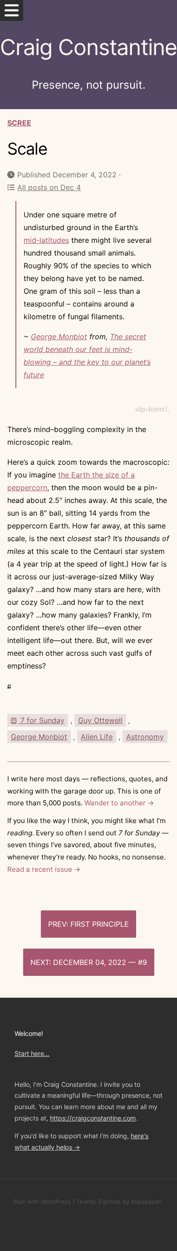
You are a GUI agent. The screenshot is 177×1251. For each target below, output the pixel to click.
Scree (19, 122)
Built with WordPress (42, 1201)
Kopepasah (146, 1201)
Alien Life (97, 736)
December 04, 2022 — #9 (100, 962)
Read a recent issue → (44, 869)
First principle (99, 924)
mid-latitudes (46, 240)
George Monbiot (59, 336)
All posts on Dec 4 (49, 187)
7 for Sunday (41, 720)
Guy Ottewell (100, 720)
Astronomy (145, 736)
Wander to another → (119, 803)
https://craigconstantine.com (93, 1118)
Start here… (32, 1053)
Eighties (109, 1201)
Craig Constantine (88, 47)
